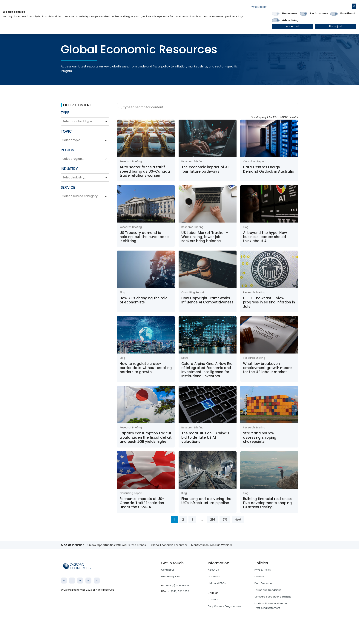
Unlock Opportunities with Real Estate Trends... (118, 545)
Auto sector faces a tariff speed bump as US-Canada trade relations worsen (145, 171)
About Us (213, 569)
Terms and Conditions (267, 590)
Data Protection (263, 583)
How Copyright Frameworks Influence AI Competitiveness (207, 300)
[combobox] (81, 122)
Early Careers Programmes (224, 606)
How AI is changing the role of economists (144, 300)
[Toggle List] (105, 122)
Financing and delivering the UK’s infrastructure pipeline (206, 500)
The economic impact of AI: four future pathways (205, 169)
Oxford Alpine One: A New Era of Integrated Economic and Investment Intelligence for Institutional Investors (207, 370)
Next (238, 519)
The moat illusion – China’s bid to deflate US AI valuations (205, 437)
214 (212, 519)
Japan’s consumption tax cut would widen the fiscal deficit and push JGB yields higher (146, 437)
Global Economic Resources (169, 545)
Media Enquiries (170, 576)
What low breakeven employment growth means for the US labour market (267, 368)
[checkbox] (276, 14)
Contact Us (167, 569)
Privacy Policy (262, 569)
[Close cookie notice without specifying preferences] (354, 6)
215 (225, 519)
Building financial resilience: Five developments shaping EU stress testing (267, 503)
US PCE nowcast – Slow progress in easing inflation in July (269, 302)
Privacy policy (258, 6)
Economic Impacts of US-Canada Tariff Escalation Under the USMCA (142, 503)
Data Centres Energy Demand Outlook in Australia (268, 169)
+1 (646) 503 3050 (178, 591)
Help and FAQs (217, 583)
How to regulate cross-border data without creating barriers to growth (146, 368)
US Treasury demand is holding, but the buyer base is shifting (144, 237)
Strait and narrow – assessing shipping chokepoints (260, 437)
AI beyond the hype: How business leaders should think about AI (265, 237)
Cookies (259, 576)
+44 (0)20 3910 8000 (178, 585)
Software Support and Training (273, 596)
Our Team (214, 576)
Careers (213, 599)
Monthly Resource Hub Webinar (211, 545)
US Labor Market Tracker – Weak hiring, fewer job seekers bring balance (204, 237)
